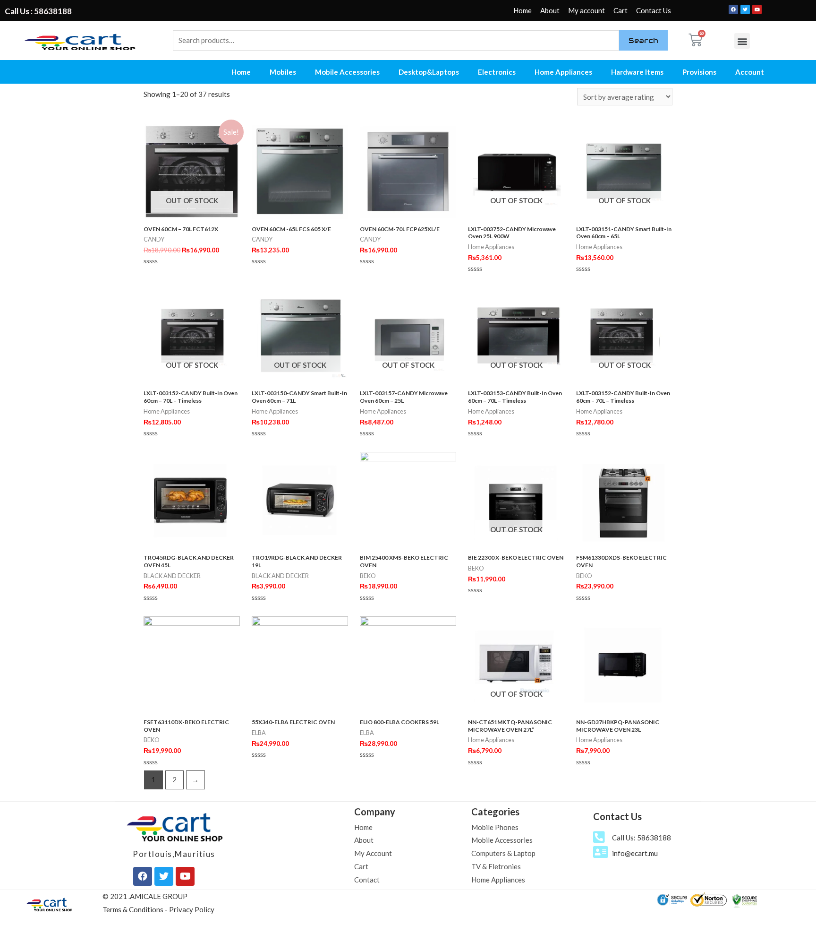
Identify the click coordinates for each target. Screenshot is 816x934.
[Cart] (695, 40)
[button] (742, 41)
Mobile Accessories (347, 72)
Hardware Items (637, 72)
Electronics (497, 72)
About (550, 10)
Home (522, 10)
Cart (620, 10)
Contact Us (653, 10)
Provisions (699, 72)
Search (643, 40)
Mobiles (283, 72)
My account (586, 10)
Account (749, 72)
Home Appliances (563, 72)
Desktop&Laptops (429, 72)
